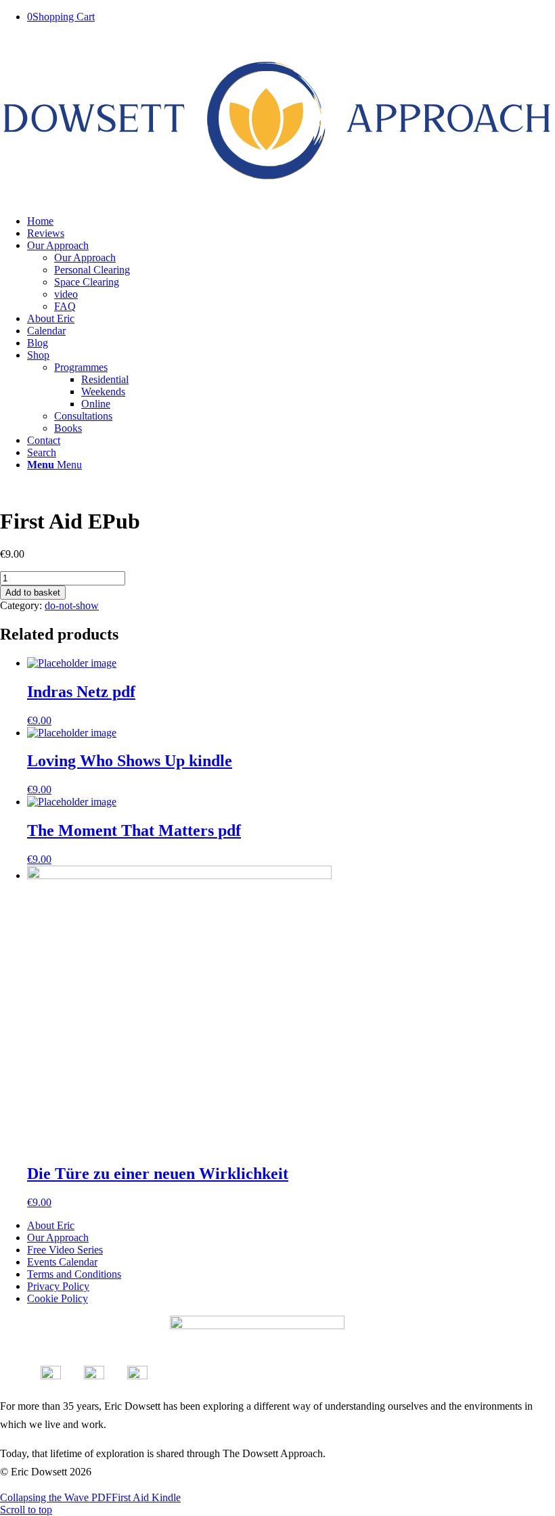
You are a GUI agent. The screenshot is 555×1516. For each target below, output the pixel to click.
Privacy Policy (58, 1286)
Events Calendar (62, 1262)
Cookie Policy (57, 1298)
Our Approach (58, 1237)
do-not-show (72, 605)
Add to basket (32, 592)
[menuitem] (291, 221)
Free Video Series (65, 1249)
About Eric (50, 1225)
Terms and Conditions (74, 1274)
